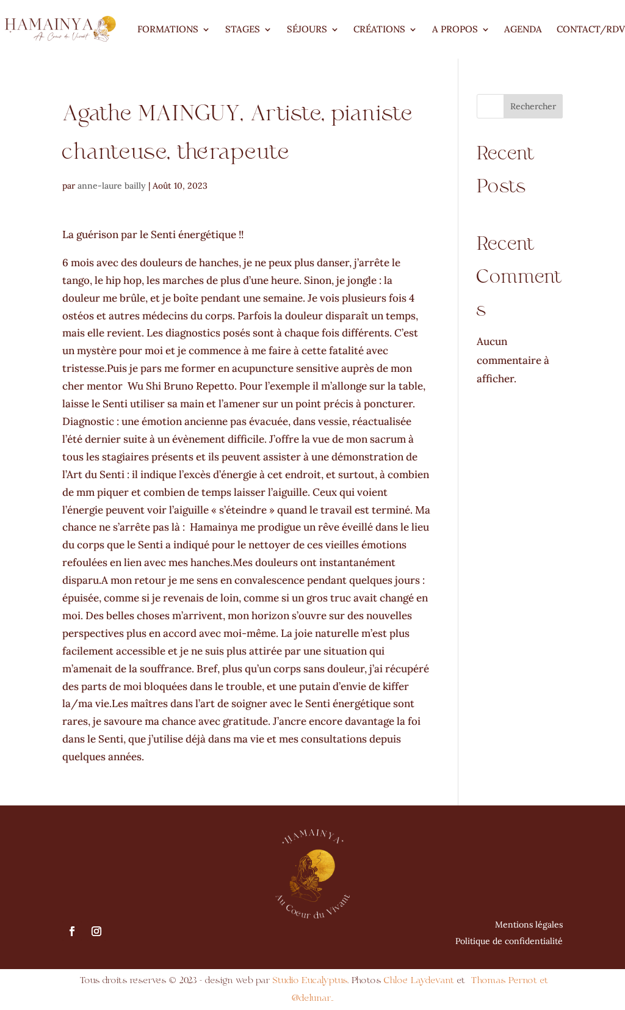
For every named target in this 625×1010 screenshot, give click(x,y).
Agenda (523, 29)
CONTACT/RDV (591, 29)
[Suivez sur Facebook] (72, 931)
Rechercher (533, 106)
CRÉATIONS (379, 29)
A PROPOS (455, 29)
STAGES (242, 29)
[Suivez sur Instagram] (96, 931)
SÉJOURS (307, 29)
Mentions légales (529, 924)
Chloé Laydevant (419, 980)
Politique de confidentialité (509, 941)
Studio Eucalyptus (308, 980)
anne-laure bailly (112, 185)
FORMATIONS (167, 29)
